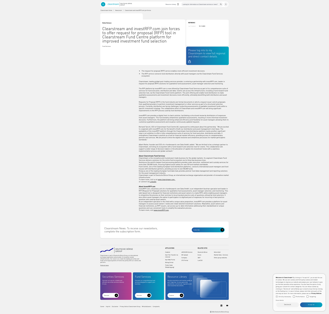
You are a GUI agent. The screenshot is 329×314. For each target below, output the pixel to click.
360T (199, 257)
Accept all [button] (311, 304)
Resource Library (171, 4)
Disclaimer (115, 306)
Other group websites (220, 257)
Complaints (156, 306)
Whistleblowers (146, 306)
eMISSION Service (186, 252)
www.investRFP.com (161, 210)
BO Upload (184, 255)
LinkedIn (153, 182)
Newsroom (118, 10)
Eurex (199, 255)
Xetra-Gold (217, 252)
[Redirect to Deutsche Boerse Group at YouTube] (227, 306)
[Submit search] (221, 4)
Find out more (104, 265)
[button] (299, 300)
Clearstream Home (106, 10)
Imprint (108, 306)
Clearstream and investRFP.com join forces (138, 10)
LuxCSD (200, 260)
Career (102, 306)
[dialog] (299, 292)
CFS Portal (184, 260)
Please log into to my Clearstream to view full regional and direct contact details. (206, 53)
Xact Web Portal (170, 260)
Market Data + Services (221, 255)
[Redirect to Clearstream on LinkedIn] (221, 306)
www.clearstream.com (166, 179)
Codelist (167, 252)
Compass (184, 257)
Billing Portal (169, 262)
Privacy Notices (316, 293)
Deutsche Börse (202, 252)
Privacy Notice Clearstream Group (130, 306)
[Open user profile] (226, 4)
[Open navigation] (104, 4)
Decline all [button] (287, 304)
